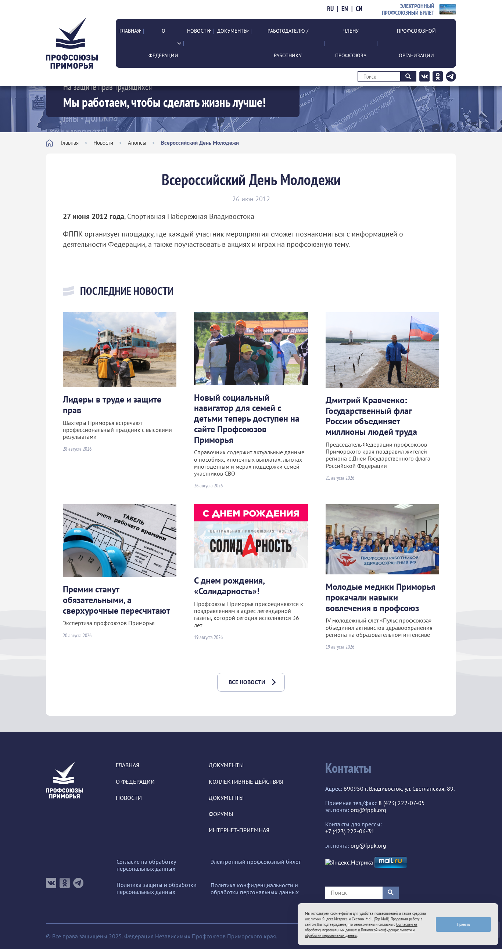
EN (344, 9)
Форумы (221, 814)
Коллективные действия (246, 781)
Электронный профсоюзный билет (256, 861)
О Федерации (163, 43)
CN (359, 9)
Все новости (247, 682)
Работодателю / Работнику (288, 43)
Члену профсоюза (350, 43)
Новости (198, 31)
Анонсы (137, 142)
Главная (129, 31)
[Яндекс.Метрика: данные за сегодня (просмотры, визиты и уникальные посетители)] (349, 862)
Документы (232, 31)
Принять (463, 924)
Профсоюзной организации (416, 43)
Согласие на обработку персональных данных (146, 865)
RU (330, 9)
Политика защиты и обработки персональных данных (156, 888)
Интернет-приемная (239, 830)
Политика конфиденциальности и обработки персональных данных (255, 889)
